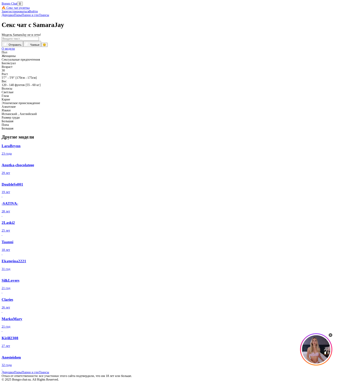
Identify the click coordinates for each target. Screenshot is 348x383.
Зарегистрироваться (15, 11)
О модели (8, 48)
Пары (18, 15)
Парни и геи (30, 15)
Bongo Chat (9, 3)
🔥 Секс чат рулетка (16, 7)
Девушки (8, 15)
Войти (33, 11)
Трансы (44, 15)
